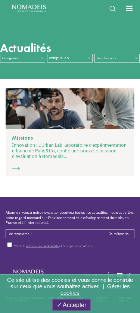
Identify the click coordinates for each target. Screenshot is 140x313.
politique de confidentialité (42, 246)
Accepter (74, 305)
